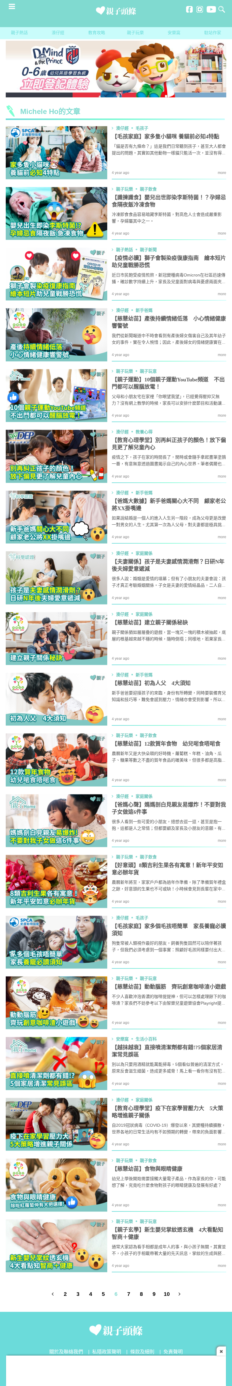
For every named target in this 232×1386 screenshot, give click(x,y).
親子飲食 (148, 189)
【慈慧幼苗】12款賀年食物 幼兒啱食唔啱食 (166, 744)
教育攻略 (96, 33)
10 (167, 1294)
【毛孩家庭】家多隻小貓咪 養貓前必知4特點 (165, 137)
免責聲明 (173, 1352)
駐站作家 (212, 33)
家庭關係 (144, 553)
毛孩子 (142, 128)
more (222, 173)
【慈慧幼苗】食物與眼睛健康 (147, 1169)
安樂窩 (174, 33)
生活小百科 (146, 1039)
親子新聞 (148, 250)
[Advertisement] (116, 1369)
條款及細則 (142, 1352)
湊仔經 (58, 33)
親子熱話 (19, 33)
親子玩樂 (135, 33)
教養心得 (144, 432)
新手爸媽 (144, 310)
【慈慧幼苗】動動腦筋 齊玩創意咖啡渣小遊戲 (169, 987)
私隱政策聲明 (106, 1352)
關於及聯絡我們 (66, 1352)
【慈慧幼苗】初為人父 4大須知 (151, 683)
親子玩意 (148, 371)
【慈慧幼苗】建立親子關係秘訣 (150, 623)
